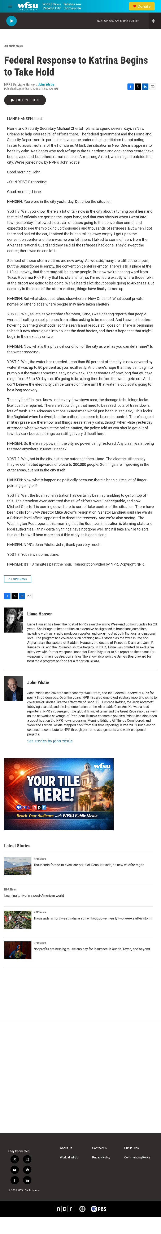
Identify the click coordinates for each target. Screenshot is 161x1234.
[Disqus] (80, 1076)
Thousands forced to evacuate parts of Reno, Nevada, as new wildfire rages (89, 865)
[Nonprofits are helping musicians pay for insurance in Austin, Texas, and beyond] (17, 950)
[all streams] (155, 21)
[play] (11, 21)
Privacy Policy (101, 1157)
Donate (144, 6)
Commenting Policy (137, 1157)
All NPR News (13, 46)
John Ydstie (46, 84)
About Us (66, 1148)
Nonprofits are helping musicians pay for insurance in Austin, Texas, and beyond (92, 949)
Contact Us (99, 1148)
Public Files (131, 1148)
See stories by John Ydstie (50, 740)
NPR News (40, 858)
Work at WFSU (69, 1157)
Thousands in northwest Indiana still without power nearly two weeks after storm (93, 918)
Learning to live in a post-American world (34, 896)
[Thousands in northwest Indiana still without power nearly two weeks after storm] (17, 920)
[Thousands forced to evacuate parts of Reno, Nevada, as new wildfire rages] (17, 866)
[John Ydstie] (13, 688)
